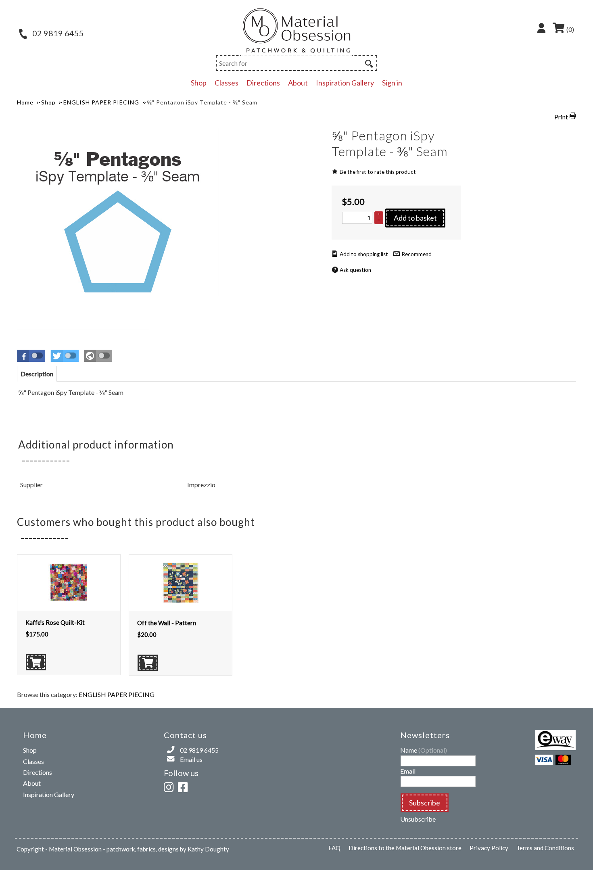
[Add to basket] (36, 662)
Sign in (392, 82)
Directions (263, 82)
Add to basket (415, 217)
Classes (226, 82)
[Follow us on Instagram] (170, 786)
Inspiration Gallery (345, 82)
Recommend (416, 254)
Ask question (355, 270)
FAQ (334, 847)
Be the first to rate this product (378, 172)
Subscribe (424, 802)
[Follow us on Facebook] (184, 786)
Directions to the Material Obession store (405, 847)
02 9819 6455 (57, 33)
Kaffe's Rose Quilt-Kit (55, 622)
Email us (191, 759)
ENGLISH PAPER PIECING (117, 694)
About (298, 82)
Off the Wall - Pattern (166, 622)
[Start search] (368, 62)
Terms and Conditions (545, 847)
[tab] (37, 374)
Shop (199, 82)
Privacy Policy (489, 847)
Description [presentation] (37, 374)
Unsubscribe (418, 819)
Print (561, 117)
